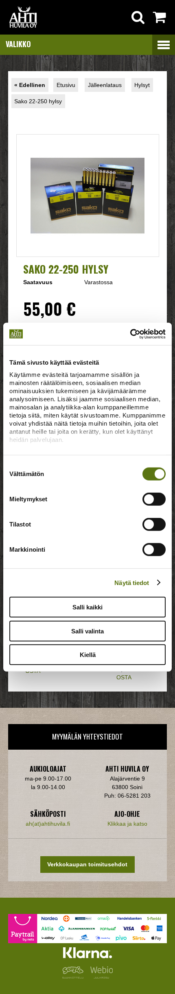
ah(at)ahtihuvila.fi (48, 823)
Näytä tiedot (131, 582)
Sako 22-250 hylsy (38, 101)
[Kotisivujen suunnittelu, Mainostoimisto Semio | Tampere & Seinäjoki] (74, 976)
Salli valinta (87, 630)
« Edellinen (29, 85)
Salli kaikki (87, 607)
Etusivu (66, 85)
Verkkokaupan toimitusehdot (87, 864)
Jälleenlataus (105, 85)
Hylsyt (142, 85)
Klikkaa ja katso (127, 823)
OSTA (123, 677)
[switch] (154, 499)
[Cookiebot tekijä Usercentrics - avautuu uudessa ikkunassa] (130, 333)
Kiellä (88, 654)
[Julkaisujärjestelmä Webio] (100, 976)
